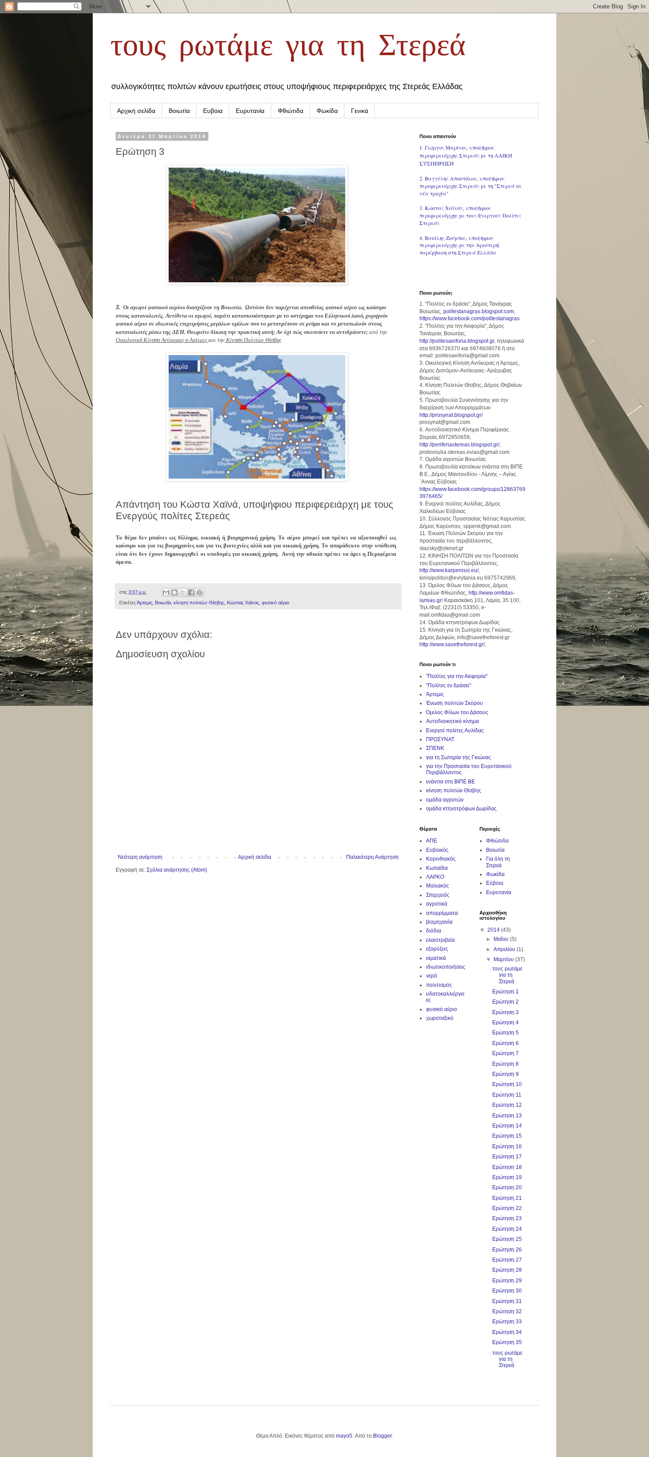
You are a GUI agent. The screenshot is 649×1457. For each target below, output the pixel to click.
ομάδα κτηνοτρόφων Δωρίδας (461, 808)
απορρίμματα (442, 913)
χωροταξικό (439, 1018)
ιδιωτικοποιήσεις (445, 967)
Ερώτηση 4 (505, 1022)
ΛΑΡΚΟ (435, 877)
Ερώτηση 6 (505, 1043)
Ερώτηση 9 (505, 1074)
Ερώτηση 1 (505, 992)
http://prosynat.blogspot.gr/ (451, 415)
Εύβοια (494, 883)
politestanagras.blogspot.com (478, 311)
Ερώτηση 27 (507, 1260)
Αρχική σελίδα (136, 110)
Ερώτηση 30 (507, 1291)
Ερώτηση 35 (507, 1342)
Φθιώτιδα (290, 110)
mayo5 (344, 1436)
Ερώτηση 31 (507, 1301)
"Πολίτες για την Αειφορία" (456, 676)
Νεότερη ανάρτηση (140, 857)
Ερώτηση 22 (507, 1208)
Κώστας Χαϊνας (243, 602)
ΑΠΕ (431, 841)
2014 (494, 930)
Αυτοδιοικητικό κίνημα (452, 721)
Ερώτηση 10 (507, 1084)
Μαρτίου (504, 959)
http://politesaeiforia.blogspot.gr (456, 341)
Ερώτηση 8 (505, 1064)
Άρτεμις (144, 602)
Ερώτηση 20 (507, 1187)
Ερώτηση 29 (507, 1280)
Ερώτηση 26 (507, 1250)
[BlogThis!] (174, 592)
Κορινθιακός (441, 859)
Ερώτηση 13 (507, 1115)
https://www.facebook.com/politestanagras (469, 318)
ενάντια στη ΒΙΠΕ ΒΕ (450, 782)
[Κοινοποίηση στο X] (182, 592)
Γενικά (359, 110)
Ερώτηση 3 (505, 1012)
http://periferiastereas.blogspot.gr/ (459, 445)
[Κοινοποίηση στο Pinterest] (199, 592)
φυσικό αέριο (275, 602)
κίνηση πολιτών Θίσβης (199, 602)
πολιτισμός (439, 985)
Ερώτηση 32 (507, 1311)
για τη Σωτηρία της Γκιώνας (458, 757)
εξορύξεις (437, 949)
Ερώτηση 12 (507, 1105)
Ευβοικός (437, 850)
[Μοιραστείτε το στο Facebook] (191, 592)
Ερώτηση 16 (507, 1146)
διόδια (433, 931)
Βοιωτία (179, 110)
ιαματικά (436, 958)
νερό (431, 976)
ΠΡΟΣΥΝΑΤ (440, 739)
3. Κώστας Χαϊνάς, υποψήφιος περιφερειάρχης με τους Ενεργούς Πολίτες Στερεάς (470, 215)
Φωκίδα (327, 110)
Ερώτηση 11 (506, 1095)
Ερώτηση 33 (507, 1321)
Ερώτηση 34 (507, 1332)
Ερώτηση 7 (505, 1053)
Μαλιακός (437, 886)
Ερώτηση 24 (507, 1229)
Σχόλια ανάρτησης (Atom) (177, 870)
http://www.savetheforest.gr (451, 644)
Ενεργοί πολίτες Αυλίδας (455, 730)
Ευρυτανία (250, 110)
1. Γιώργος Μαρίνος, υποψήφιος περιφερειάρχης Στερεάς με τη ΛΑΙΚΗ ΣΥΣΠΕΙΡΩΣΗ (465, 155)
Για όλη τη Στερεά (498, 862)
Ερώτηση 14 (507, 1126)
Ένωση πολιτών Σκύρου (454, 703)
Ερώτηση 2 (505, 1002)
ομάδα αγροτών (445, 800)
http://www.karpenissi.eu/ (449, 570)
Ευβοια (213, 110)
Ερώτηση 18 (507, 1167)
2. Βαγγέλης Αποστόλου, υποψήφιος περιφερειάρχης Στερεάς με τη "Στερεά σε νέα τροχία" (470, 186)
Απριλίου (505, 949)
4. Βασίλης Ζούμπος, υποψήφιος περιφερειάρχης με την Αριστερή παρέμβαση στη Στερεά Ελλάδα (459, 245)
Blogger (382, 1436)
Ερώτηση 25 (507, 1239)
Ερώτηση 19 (507, 1177)
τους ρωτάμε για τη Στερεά (288, 47)
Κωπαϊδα (437, 868)
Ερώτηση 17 (507, 1157)
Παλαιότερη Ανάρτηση (372, 857)
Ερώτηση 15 (507, 1136)
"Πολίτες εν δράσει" (448, 685)
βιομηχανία (439, 922)
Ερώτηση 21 (507, 1198)
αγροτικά (436, 904)
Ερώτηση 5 (505, 1033)
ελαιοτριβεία (440, 940)
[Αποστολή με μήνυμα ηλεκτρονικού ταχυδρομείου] (166, 592)
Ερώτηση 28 (507, 1270)
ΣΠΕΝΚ (435, 748)
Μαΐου (502, 939)
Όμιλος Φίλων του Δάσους (457, 712)
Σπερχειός (437, 895)
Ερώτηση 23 (507, 1218)
